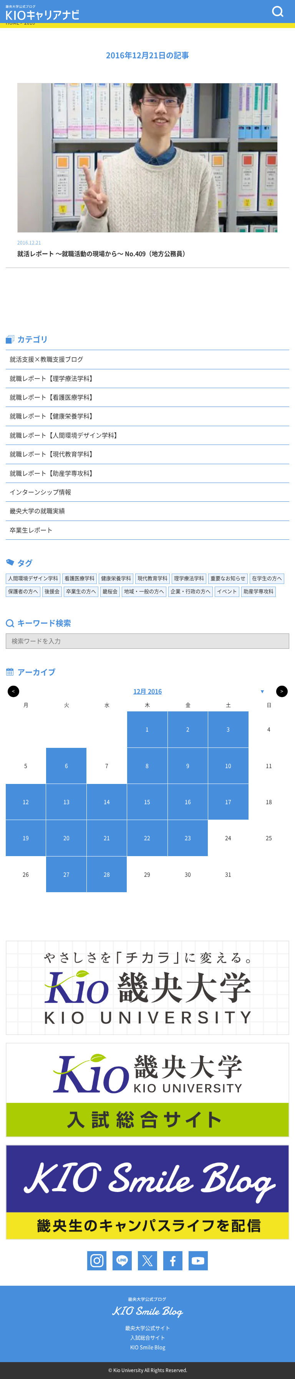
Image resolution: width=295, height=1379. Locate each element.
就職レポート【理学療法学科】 (53, 378)
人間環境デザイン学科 (33, 578)
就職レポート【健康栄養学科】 (53, 416)
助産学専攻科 (258, 591)
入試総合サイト (147, 1337)
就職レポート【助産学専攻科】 (53, 473)
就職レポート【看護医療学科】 (53, 397)
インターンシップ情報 (40, 492)
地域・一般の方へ (144, 591)
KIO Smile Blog (147, 1347)
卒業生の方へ (81, 591)
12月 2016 (147, 691)
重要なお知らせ (227, 578)
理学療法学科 (189, 578)
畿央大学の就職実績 (37, 511)
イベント (227, 591)
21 (107, 838)
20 (66, 838)
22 (147, 838)
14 (107, 802)
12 (26, 802)
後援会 (52, 591)
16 (188, 802)
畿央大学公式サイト (147, 1328)
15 (147, 802)
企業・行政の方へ (190, 591)
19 (26, 838)
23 (188, 838)
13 (66, 802)
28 (107, 874)
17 (228, 802)
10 (228, 766)
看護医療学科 (79, 578)
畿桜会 (110, 591)
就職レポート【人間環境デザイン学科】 (65, 435)
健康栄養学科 (116, 578)
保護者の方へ (23, 591)
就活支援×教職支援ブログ (46, 359)
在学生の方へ (267, 578)
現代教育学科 (152, 578)
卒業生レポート (31, 530)
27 (66, 874)
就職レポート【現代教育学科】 (53, 454)
